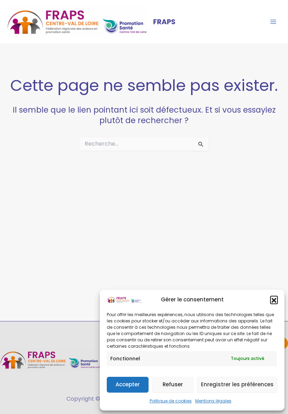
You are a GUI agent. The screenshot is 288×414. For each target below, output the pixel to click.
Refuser (173, 384)
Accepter (128, 384)
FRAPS (164, 22)
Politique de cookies (171, 401)
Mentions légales (213, 401)
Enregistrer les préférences (237, 384)
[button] (273, 299)
